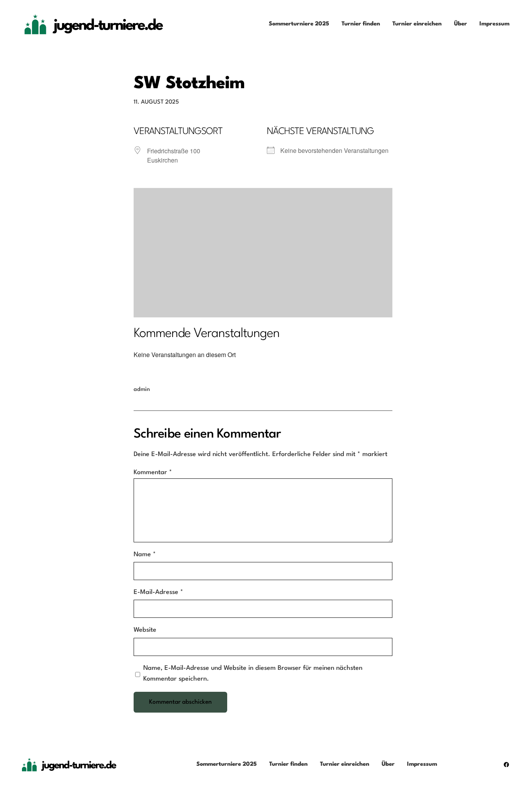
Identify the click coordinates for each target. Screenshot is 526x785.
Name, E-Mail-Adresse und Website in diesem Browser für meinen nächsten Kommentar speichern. (252, 674)
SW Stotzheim (189, 83)
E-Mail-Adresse (158, 592)
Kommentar (153, 472)
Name (145, 554)
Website (145, 630)
